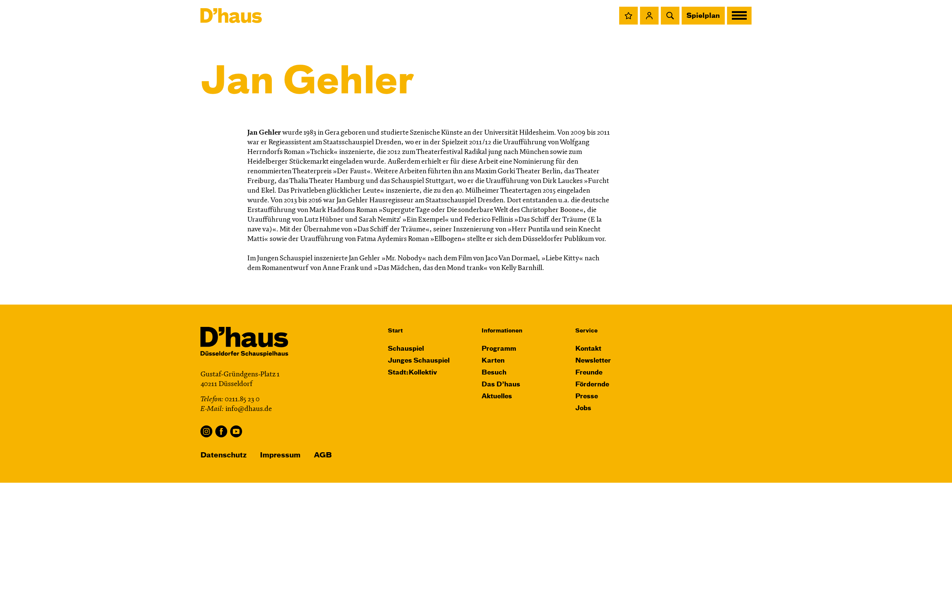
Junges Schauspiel (419, 361)
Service (586, 331)
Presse (586, 396)
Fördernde (592, 385)
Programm (499, 349)
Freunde (588, 373)
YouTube (236, 431)
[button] (628, 16)
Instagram (206, 431)
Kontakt (588, 349)
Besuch (494, 373)
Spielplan (703, 16)
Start (395, 331)
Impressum (280, 455)
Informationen (502, 331)
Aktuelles (497, 396)
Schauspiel (406, 349)
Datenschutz (223, 455)
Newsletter (593, 361)
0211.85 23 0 (242, 399)
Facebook (221, 431)
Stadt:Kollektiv (412, 373)
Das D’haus (501, 385)
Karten (493, 361)
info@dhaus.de (248, 409)
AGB (323, 455)
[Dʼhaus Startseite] (231, 16)
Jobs (583, 408)
